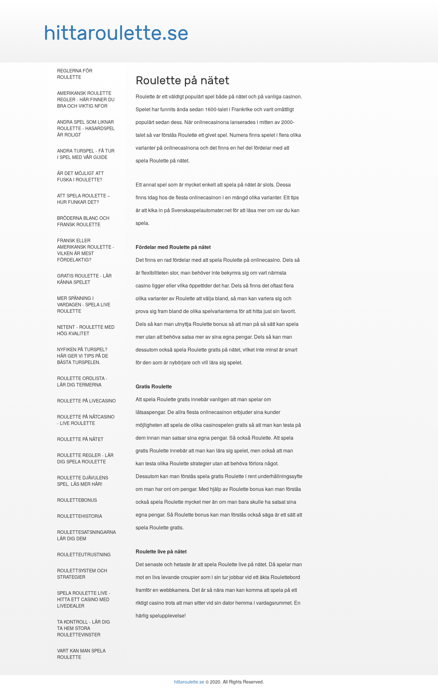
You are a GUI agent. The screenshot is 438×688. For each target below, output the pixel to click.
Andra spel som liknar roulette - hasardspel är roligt (86, 128)
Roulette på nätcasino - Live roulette (85, 419)
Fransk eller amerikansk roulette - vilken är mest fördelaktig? (85, 250)
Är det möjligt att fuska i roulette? (80, 176)
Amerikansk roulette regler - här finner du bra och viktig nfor (85, 99)
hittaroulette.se (189, 681)
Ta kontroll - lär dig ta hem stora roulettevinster (83, 628)
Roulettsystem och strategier (82, 573)
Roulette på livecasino (86, 400)
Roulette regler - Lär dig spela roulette (85, 458)
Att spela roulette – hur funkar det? (83, 198)
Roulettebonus (77, 500)
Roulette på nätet (80, 439)
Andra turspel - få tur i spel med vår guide (85, 153)
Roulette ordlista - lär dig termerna (82, 381)
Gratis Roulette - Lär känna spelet (84, 278)
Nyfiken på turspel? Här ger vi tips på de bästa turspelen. (82, 355)
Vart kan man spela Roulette (81, 653)
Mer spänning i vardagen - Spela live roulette (83, 304)
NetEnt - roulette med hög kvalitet (85, 330)
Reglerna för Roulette (74, 73)
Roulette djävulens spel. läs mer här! (82, 480)
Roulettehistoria (79, 516)
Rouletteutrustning (84, 554)
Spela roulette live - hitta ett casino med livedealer (83, 599)
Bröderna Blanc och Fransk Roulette (83, 221)
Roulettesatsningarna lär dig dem (86, 535)
